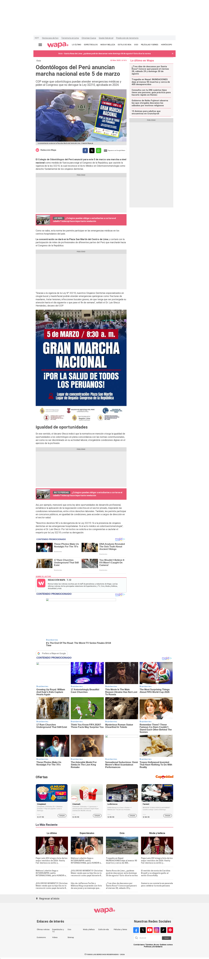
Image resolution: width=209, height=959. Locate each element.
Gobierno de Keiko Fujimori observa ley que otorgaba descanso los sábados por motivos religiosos (150, 103)
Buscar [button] (166, 938)
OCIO (136, 45)
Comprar (62, 815)
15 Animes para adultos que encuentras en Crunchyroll (146, 112)
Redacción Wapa (48, 150)
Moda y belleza (89, 929)
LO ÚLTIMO (76, 45)
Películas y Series (120, 929)
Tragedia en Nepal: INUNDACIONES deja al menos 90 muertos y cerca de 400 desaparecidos (151, 82)
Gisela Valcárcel (106, 38)
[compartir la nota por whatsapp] (98, 150)
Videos (55, 937)
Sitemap (71, 937)
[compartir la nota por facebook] (85, 150)
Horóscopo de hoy (50, 38)
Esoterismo (41, 937)
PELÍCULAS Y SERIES (149, 45)
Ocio (38, 60)
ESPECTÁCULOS (91, 45)
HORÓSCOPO (166, 45)
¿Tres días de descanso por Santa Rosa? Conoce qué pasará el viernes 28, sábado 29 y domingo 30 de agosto (150, 70)
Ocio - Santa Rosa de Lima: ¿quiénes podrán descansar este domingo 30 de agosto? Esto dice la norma (104, 53)
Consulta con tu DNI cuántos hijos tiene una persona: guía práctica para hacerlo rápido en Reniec (151, 92)
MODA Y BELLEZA (108, 45)
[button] (172, 54)
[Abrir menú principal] (40, 45)
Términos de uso (152, 945)
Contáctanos (139, 945)
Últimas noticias (43, 929)
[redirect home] (57, 45)
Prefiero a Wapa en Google (54, 653)
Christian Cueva (89, 38)
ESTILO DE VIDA (124, 45)
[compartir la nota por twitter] (92, 150)
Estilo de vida (103, 929)
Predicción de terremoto (127, 38)
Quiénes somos (166, 945)
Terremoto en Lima (70, 38)
